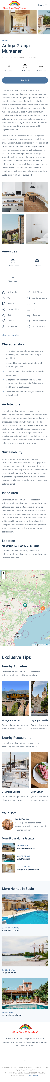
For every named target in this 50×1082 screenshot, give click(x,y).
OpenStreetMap (44, 645)
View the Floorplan (10, 335)
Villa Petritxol (23, 859)
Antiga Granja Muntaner (28, 869)
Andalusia (22, 846)
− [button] (3, 576)
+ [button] (3, 573)
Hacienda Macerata (26, 848)
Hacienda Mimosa (10, 930)
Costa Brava (31, 57)
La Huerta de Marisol (12, 1015)
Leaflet (35, 645)
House (5, 40)
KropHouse (33, 1075)
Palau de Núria (9, 972)
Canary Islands (10, 928)
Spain (21, 57)
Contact (25, 80)
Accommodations (9, 57)
